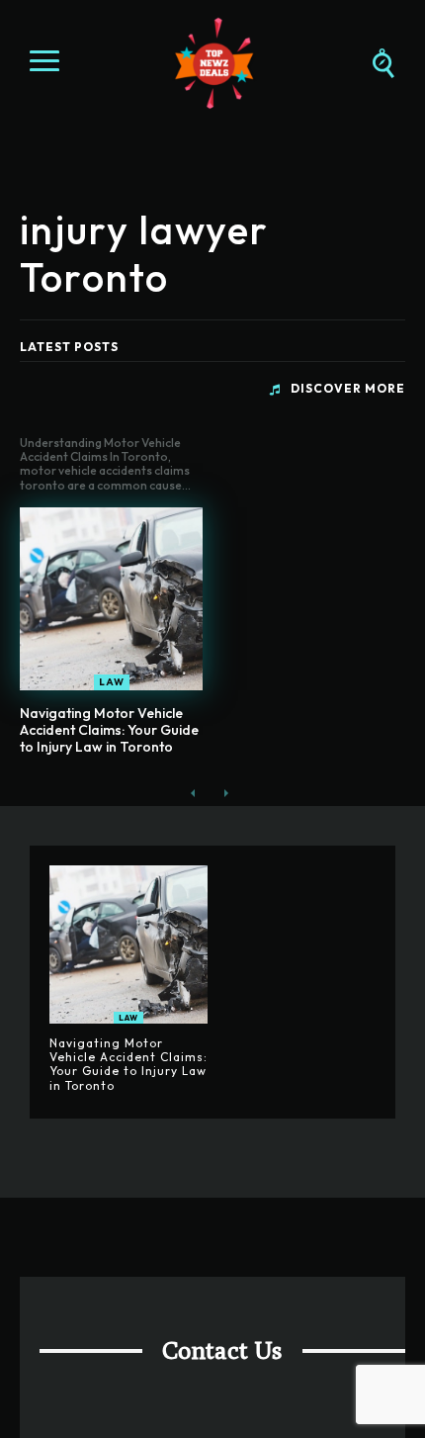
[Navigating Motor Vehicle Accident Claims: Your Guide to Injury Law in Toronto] (111, 598)
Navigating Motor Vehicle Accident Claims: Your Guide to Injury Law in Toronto (109, 730)
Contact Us (222, 1350)
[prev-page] (193, 793)
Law (112, 681)
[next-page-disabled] (224, 793)
